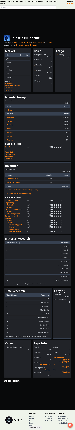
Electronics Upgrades (15, 225)
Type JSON (66, 360)
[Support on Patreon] (70, 425)
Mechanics (10, 205)
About (31, 416)
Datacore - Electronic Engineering (18, 194)
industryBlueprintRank (15, 347)
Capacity (39, 65)
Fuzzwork (8, 159)
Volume (38, 70)
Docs (31, 421)
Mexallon (9, 125)
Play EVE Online (63, 423)
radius (38, 81)
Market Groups (21, 1)
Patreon (71, 4)
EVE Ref (3, 1)
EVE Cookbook (10, 154)
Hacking (9, 220)
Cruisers (41, 43)
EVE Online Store (64, 421)
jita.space (8, 90)
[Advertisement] (37, 22)
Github (49, 419)
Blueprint (19, 45)
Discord (49, 416)
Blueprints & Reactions (22, 43)
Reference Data (58, 357)
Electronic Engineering (13, 209)
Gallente (49, 43)
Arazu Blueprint (12, 179)
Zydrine (9, 136)
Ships (34, 43)
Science (9, 207)
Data (31, 423)
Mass (38, 76)
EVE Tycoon (9, 88)
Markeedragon (63, 419)
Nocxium (9, 132)
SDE (54, 370)
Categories (11, 1)
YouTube (49, 421)
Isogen (8, 129)
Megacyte (10, 140)
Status (31, 419)
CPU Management (13, 214)
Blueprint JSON (64, 362)
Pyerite (9, 121)
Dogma (41, 1)
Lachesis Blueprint (13, 182)
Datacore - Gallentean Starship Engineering (22, 190)
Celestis (9, 110)
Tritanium (10, 117)
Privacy (32, 425)
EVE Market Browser (12, 86)
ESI (54, 365)
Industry (8, 147)
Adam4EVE (9, 83)
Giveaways (71, 1)
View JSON (66, 367)
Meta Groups (32, 1)
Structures (48, 1)
